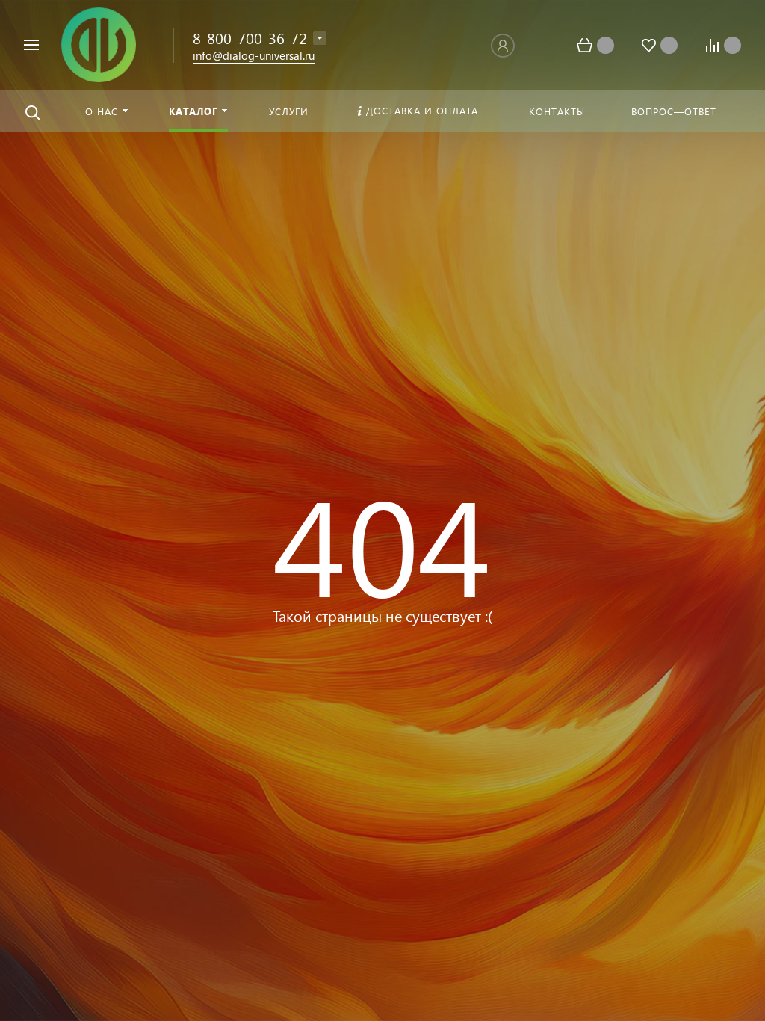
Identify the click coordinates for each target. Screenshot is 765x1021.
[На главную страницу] (98, 43)
